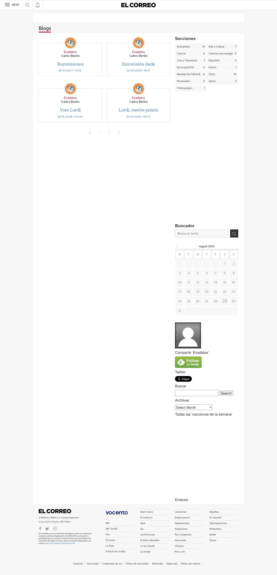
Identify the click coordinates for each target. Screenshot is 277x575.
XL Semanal (215, 518)
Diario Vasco (146, 512)
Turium (212, 540)
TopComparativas (218, 523)
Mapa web (171, 564)
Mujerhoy (214, 512)
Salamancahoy (182, 523)
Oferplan (179, 546)
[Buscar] (234, 233)
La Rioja (110, 546)
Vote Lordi (70, 110)
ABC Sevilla (111, 529)
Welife (212, 535)
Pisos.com (180, 552)
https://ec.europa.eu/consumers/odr (60, 543)
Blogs (45, 28)
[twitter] (47, 528)
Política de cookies (190, 564)
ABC (108, 523)
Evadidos (70, 52)
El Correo (55, 511)
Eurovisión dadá (138, 64)
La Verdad (145, 552)
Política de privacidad (137, 564)
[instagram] (55, 528)
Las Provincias (147, 535)
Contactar (78, 564)
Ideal (142, 523)
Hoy (108, 534)
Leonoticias (180, 512)
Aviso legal (92, 564)
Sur (142, 529)
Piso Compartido (183, 535)
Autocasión (180, 540)
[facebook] (40, 528)
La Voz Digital (147, 546)
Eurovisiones (70, 64)
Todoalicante (181, 529)
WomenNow (215, 529)
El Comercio (146, 518)
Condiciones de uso (112, 564)
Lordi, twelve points (138, 110)
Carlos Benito (70, 55)
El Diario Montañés (150, 540)
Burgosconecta (182, 518)
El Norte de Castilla (115, 551)
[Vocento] (119, 511)
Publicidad (157, 564)
